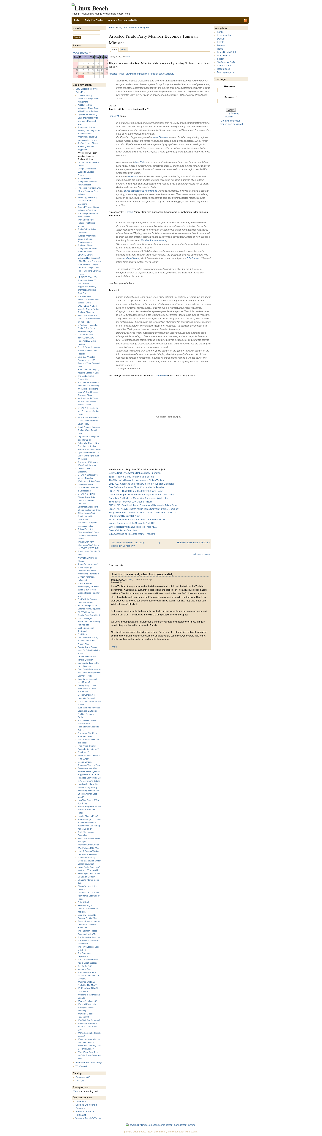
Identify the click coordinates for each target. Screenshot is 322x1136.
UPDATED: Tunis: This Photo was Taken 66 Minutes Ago (88, 280)
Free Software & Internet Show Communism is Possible (89, 350)
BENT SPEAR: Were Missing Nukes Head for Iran (89, 593)
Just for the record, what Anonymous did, (142, 574)
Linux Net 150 (224, 55)
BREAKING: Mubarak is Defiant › (193, 542)
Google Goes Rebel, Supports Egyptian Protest (87, 172)
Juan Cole (139, 162)
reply (114, 646)
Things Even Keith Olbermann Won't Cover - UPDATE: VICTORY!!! (89, 545)
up (159, 542)
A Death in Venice (85, 484)
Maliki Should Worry (87, 857)
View (75, 1091)
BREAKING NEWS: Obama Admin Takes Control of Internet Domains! (144, 509)
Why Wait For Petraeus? (89, 1020)
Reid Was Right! (85, 905)
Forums (221, 45)
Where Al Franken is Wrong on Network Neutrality (87, 1007)
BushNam (82, 634)
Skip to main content (160, 1)
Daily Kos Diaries (94, 20)
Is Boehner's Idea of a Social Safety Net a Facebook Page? (87, 328)
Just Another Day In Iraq (89, 826)
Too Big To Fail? (85, 966)
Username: (231, 86)
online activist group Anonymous (140, 191)
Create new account (231, 120)
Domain (221, 38)
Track (124, 49)
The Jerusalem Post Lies (89, 937)
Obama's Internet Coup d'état (123, 530)
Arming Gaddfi (84, 405)
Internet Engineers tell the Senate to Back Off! (131, 523)
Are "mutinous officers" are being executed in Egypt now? (88, 146)
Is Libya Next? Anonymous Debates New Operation (87, 181)
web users (132, 176)
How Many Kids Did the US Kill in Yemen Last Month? (88, 794)
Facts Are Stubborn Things (88, 1062)
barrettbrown (161, 375)
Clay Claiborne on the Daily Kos (133, 27)
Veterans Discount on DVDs (122, 20)
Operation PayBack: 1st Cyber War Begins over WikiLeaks (88, 455)
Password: (231, 97)
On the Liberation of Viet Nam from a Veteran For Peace (89, 895)
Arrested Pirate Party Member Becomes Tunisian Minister (87, 156)
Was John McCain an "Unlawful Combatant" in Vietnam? (88, 975)
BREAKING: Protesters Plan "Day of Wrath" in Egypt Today (88, 420)
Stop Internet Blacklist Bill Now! (124, 516)
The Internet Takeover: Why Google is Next (130, 501)
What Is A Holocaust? (87, 1001)
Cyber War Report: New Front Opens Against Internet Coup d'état (141, 494)
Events (220, 42)
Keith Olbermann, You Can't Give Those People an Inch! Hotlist (89, 318)
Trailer (77, 20)
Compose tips (224, 35)
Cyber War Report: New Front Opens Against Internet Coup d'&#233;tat (89, 446)
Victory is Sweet (85, 969)
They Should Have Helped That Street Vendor (86, 223)
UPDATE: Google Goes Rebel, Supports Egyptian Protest (89, 271)
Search (220, 59)
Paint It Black (83, 902)
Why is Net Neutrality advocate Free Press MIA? (87, 1026)
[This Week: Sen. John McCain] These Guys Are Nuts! (89, 1055)
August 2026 (81, 53)
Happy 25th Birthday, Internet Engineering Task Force (87, 290)
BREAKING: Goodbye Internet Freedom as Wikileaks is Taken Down (89, 478)
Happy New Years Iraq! (88, 774)
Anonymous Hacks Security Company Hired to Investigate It (89, 130)
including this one (130, 258)
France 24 (114, 116)
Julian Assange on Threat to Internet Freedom (132, 534)
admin (127, 56)
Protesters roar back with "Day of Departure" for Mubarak (89, 191)
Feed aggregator (225, 72)
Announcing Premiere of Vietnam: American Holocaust (88, 577)
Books (220, 32)
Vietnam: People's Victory (88, 1118)
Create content (224, 65)
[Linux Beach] (90, 7)
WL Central (81, 1066)
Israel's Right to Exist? (88, 816)
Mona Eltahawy (160, 137)
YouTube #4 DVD (226, 62)
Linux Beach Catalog (227, 52)
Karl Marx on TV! (85, 829)
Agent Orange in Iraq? (88, 564)
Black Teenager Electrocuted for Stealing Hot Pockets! (89, 621)
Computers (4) (82, 1077)
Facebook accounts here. (154, 240)
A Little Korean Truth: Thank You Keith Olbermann (87, 516)
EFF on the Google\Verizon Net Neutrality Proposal (86, 695)
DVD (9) (79, 1080)
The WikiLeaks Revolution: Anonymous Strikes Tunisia (88, 299)
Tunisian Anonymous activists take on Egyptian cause (87, 239)
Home (112, 27)
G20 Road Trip (84, 752)
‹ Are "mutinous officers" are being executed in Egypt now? (128, 544)
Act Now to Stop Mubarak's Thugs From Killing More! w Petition (88, 108)
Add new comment (201, 554)
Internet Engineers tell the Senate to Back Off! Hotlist (89, 809)
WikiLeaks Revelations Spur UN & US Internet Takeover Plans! (88, 392)
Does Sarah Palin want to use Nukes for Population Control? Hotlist (89, 672)
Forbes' (129, 212)
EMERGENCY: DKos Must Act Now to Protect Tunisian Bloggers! (89, 309)
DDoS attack (193, 258)
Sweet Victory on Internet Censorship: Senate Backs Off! (89, 924)
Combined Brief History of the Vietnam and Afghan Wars (88, 640)
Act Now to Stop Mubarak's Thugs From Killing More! (88, 98)
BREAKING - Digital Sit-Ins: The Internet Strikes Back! (89, 411)
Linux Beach (81, 1101)
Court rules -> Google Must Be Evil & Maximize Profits (89, 650)
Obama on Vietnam (86, 877)
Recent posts (223, 69)
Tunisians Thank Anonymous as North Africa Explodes (87, 248)
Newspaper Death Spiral (89, 873)
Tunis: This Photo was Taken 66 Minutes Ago (131, 476)
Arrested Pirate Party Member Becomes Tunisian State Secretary (141, 74)
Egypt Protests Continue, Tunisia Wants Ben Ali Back (89, 430)
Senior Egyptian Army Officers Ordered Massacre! (87, 200)
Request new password (231, 124)
